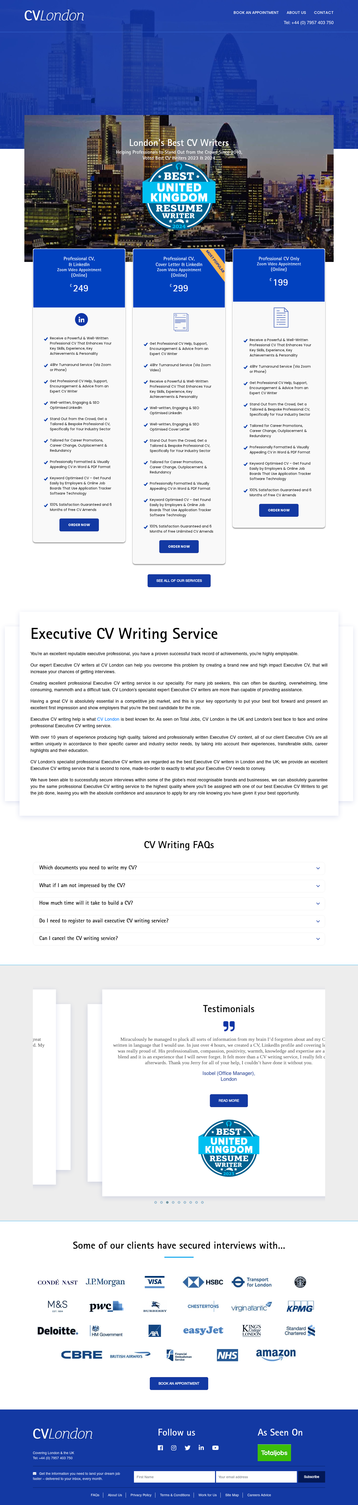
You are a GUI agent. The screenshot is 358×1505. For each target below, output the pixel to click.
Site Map (232, 1495)
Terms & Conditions (175, 1495)
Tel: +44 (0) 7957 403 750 (309, 22)
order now (79, 524)
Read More (179, 1100)
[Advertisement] (179, 69)
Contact (324, 12)
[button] (156, 1202)
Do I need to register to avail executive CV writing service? (104, 921)
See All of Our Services (179, 581)
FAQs (95, 1495)
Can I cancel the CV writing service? (78, 939)
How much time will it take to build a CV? (86, 903)
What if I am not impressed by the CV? (82, 886)
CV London (108, 719)
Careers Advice (259, 1495)
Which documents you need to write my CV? (88, 868)
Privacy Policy (141, 1495)
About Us (296, 12)
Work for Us (207, 1495)
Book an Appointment (256, 12)
